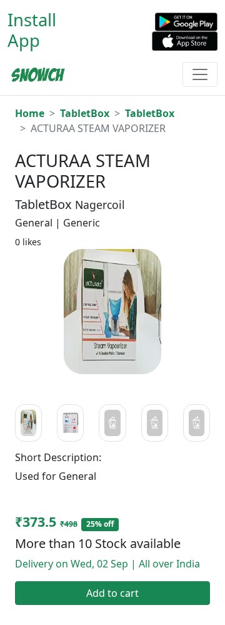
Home (29, 113)
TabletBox (84, 113)
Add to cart (112, 593)
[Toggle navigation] (200, 74)
